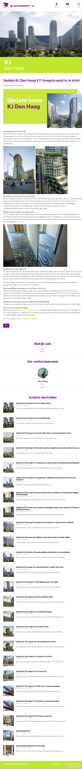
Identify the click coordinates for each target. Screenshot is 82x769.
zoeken (56, 7)
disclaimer (56, 764)
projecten (67, 7)
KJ (7, 325)
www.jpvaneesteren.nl (72, 764)
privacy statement (74, 767)
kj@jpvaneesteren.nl (30, 310)
